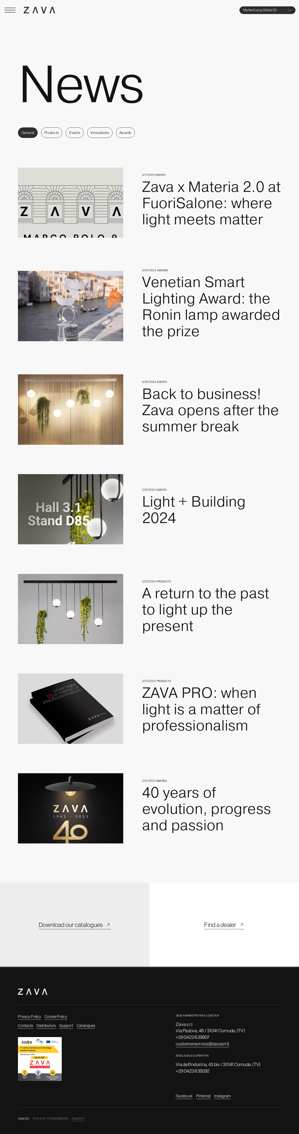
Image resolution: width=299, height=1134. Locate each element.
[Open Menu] (10, 10)
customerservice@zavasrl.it (202, 1044)
